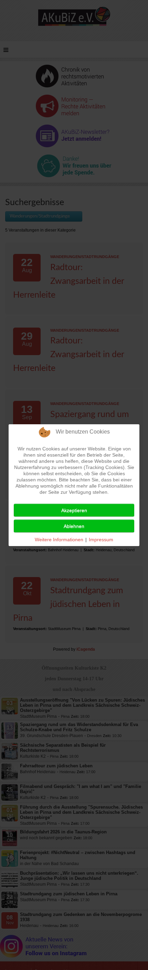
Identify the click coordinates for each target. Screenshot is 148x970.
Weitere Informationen (59, 539)
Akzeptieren (74, 510)
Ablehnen (74, 526)
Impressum (101, 539)
